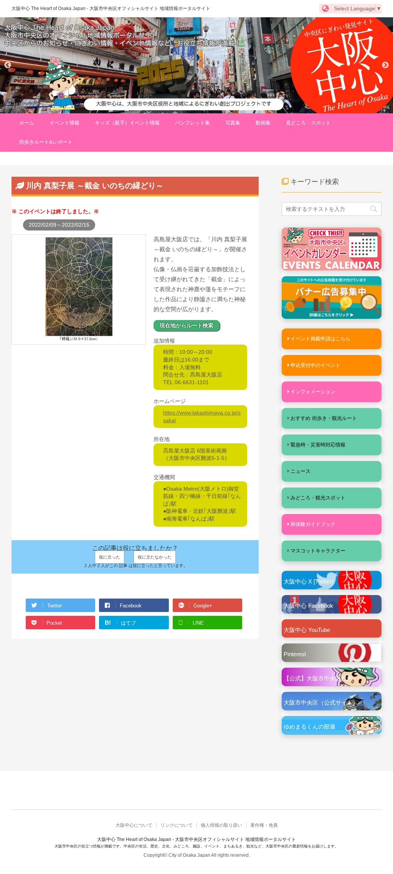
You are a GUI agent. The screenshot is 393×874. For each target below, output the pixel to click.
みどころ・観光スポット (318, 498)
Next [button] (385, 65)
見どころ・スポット (308, 123)
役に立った (109, 557)
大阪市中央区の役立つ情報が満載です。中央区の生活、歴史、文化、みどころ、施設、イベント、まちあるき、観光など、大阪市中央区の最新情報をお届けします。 (196, 846)
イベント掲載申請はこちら (320, 339)
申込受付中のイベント (315, 365)
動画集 (263, 123)
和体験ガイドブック (313, 524)
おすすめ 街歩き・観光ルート (324, 418)
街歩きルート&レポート (46, 142)
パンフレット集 (192, 123)
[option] (196, 65)
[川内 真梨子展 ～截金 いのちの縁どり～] (79, 341)
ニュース (300, 471)
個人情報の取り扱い (221, 825)
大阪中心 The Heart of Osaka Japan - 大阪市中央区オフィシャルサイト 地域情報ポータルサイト (111, 8)
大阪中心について (134, 825)
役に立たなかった (155, 557)
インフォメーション (313, 392)
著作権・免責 (264, 825)
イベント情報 (64, 123)
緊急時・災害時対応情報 (318, 445)
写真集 (232, 123)
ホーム (26, 123)
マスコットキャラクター (318, 551)
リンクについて (176, 825)
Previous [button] (8, 65)
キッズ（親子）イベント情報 (127, 123)
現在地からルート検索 (186, 325)
